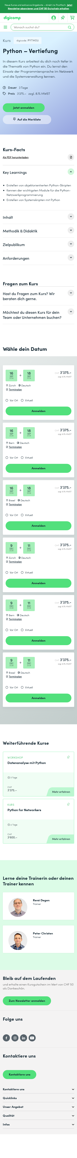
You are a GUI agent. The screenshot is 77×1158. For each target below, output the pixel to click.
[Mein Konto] (53, 17)
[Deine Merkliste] (63, 17)
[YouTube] (32, 1037)
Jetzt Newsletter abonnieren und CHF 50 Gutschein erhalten (40, 6)
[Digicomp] (12, 18)
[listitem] (38, 172)
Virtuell (29, 400)
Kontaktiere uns (19, 1074)
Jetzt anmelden (23, 107)
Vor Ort (14, 400)
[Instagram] (15, 1037)
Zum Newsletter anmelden (27, 1000)
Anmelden (38, 411)
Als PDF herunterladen (16, 157)
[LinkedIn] (23, 1037)
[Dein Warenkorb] (72, 17)
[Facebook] (6, 1037)
